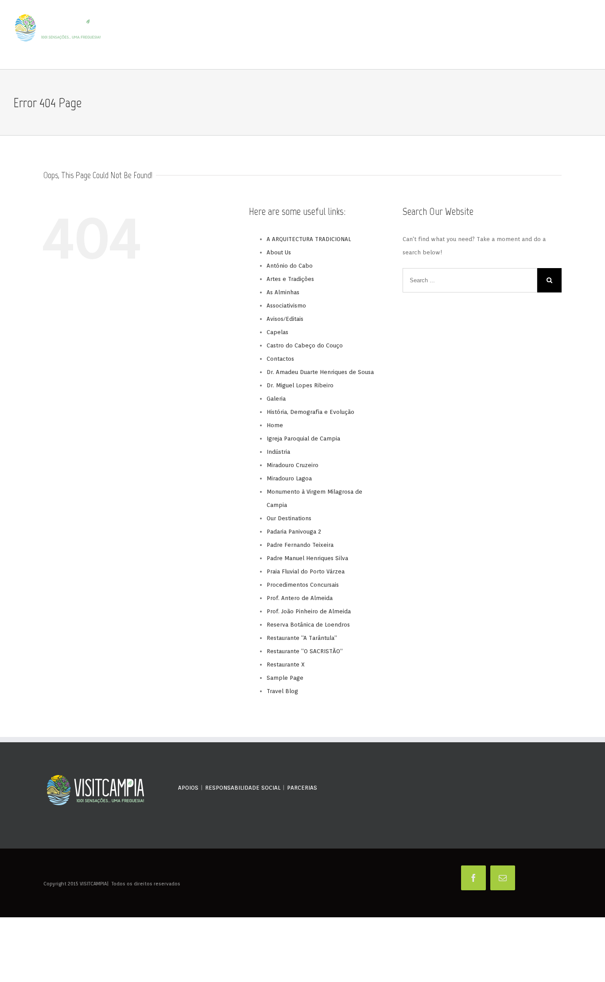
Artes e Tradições (290, 279)
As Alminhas (283, 292)
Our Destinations (289, 518)
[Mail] (502, 877)
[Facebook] (473, 877)
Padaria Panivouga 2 (294, 531)
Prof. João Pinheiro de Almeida (309, 611)
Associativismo (286, 305)
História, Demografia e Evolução (310, 412)
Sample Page (285, 677)
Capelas (277, 332)
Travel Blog (282, 691)
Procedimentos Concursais (303, 584)
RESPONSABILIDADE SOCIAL (242, 787)
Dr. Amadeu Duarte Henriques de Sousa (320, 372)
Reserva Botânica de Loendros (308, 624)
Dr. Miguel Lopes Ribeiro (300, 385)
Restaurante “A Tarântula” (302, 638)
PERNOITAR (476, 35)
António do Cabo (290, 265)
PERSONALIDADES (365, 35)
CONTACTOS (579, 35)
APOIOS (188, 787)
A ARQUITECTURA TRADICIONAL (309, 239)
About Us (279, 252)
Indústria (278, 451)
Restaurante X (286, 664)
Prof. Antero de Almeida (300, 598)
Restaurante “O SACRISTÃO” (305, 651)
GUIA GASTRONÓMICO (437, 35)
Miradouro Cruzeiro (292, 465)
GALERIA (500, 35)
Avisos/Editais (285, 319)
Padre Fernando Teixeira (300, 545)
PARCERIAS (302, 787)
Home (275, 425)
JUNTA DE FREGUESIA (538, 35)
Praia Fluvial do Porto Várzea (306, 571)
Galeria (276, 398)
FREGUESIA (330, 35)
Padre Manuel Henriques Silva (307, 558)
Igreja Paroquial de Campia (303, 438)
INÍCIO (308, 35)
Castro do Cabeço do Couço (305, 345)
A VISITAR (399, 35)
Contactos (280, 358)
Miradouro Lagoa (289, 478)
